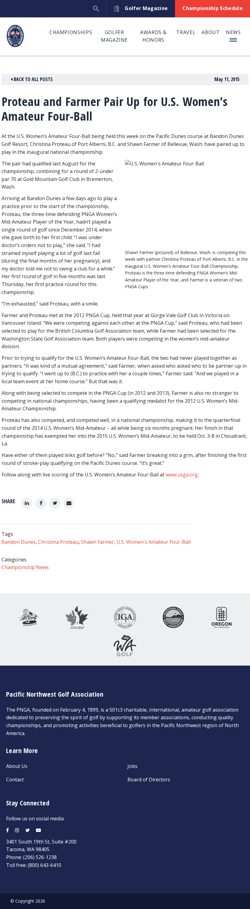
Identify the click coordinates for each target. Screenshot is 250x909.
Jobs (132, 766)
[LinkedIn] (26, 503)
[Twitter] (54, 503)
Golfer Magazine (114, 36)
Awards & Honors (153, 36)
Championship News (25, 567)
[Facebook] (40, 503)
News (233, 32)
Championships (70, 32)
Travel (185, 32)
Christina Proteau (58, 542)
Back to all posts (32, 79)
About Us (16, 766)
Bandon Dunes (19, 542)
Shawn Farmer (97, 542)
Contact (15, 779)
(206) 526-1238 (40, 857)
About (211, 32)
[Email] (68, 503)
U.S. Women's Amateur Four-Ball (153, 542)
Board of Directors (148, 779)
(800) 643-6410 (44, 865)
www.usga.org (182, 474)
